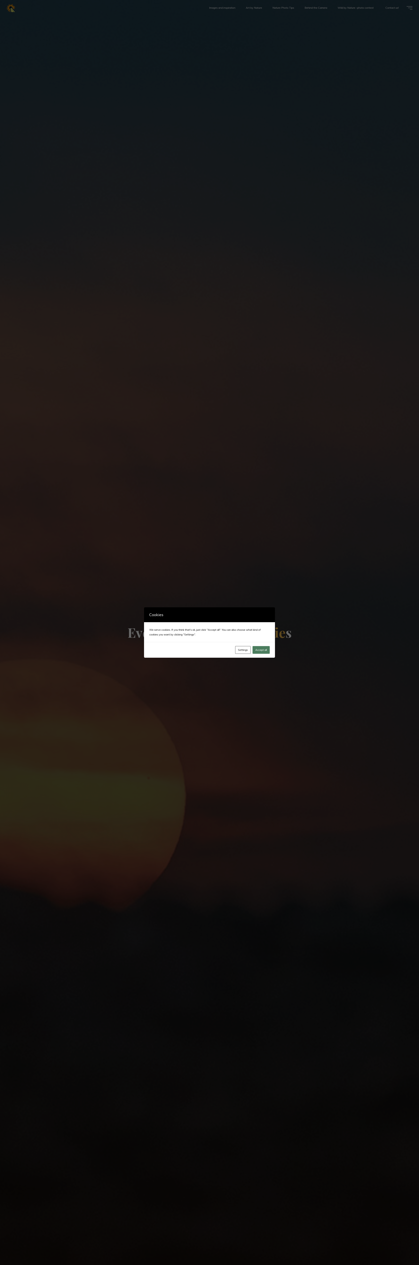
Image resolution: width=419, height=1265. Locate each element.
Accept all (261, 649)
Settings (243, 649)
